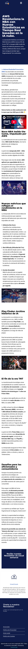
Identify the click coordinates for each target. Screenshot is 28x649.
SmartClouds (14, 647)
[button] (21, 3)
